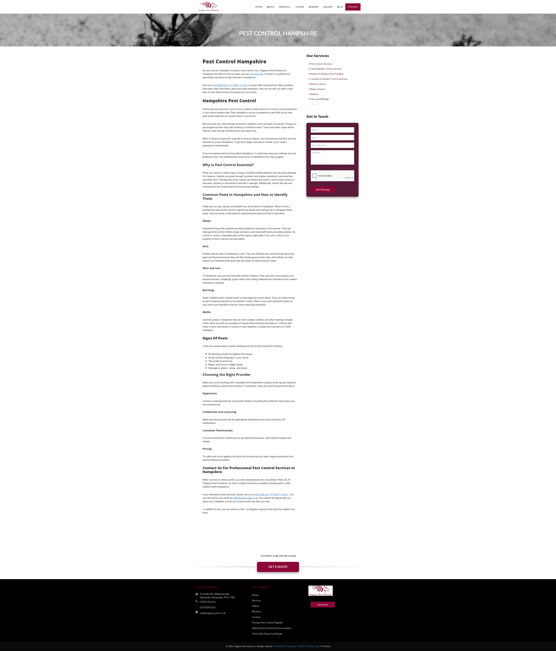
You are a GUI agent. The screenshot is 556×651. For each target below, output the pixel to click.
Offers (300, 7)
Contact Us (323, 604)
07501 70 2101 (240, 85)
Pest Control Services (321, 64)
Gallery (328, 7)
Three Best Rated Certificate (267, 634)
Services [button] (284, 7)
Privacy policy (314, 646)
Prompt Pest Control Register (267, 622)
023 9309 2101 (221, 85)
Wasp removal (317, 89)
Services (256, 600)
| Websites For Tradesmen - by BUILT (289, 646)
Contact (353, 7)
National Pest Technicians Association (271, 628)
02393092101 (208, 607)
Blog (340, 7)
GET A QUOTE (278, 567)
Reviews (314, 7)
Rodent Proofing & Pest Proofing (326, 74)
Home (258, 7)
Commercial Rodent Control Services (329, 79)
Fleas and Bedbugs (319, 99)
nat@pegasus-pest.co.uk (245, 498)
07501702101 (208, 602)
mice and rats (256, 74)
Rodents (314, 94)
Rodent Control (318, 84)
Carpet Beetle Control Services (325, 69)
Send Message (323, 189)
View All (314, 104)
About (271, 7)
